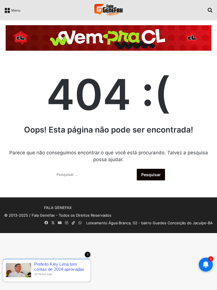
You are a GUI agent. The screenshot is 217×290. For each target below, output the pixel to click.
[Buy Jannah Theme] (108, 37)
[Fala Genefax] (108, 10)
